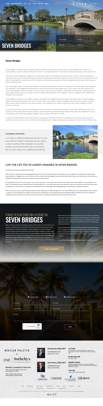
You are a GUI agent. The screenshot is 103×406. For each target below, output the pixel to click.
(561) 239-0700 (53, 368)
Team (34, 4)
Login (78, 386)
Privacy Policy (51, 388)
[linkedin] (82, 4)
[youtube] (85, 4)
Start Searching (51, 249)
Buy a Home (30, 386)
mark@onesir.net (54, 351)
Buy (29, 4)
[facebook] (77, 4)
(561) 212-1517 (53, 354)
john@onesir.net (53, 365)
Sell (25, 4)
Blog (64, 386)
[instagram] (79, 4)
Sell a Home (39, 386)
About (58, 386)
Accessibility (62, 388)
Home (8, 4)
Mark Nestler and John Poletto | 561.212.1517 (60, 4)
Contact (40, 4)
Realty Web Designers (78, 391)
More (47, 4)
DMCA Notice (40, 388)
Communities (49, 386)
